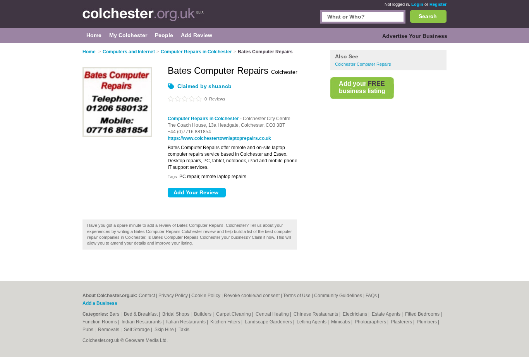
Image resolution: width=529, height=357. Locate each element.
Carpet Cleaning (234, 314)
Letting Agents (312, 322)
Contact (147, 295)
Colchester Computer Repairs (363, 64)
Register (438, 4)
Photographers (371, 322)
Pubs (88, 329)
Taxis (184, 329)
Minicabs (341, 322)
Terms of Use (297, 295)
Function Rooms (100, 322)
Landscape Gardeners (269, 322)
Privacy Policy (173, 295)
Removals (109, 329)
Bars (115, 314)
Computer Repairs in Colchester (203, 118)
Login (417, 4)
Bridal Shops (176, 314)
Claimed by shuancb (204, 86)
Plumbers (427, 322)
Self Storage (137, 329)
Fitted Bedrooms (423, 314)
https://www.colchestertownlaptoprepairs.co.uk (219, 138)
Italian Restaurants (186, 322)
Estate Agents (387, 314)
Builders (203, 314)
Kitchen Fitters (225, 322)
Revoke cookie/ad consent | (253, 295)
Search (428, 16)
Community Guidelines (338, 295)
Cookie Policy (205, 295)
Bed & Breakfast (141, 314)
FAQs (371, 295)
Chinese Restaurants (316, 314)
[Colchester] (143, 18)
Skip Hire (165, 329)
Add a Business (99, 303)
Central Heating (273, 314)
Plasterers (402, 322)
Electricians (355, 314)
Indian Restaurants (142, 322)
